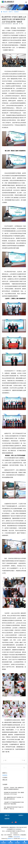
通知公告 (4, 780)
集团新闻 (16, 11)
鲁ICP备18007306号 (22, 827)
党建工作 (7, 815)
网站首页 (5, 11)
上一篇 (4, 760)
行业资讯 (4, 777)
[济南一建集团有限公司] (8, 2)
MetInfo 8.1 (11, 838)
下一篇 (23, 760)
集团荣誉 (7, 818)
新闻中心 (11, 11)
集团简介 (21, 815)
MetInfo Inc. (23, 838)
